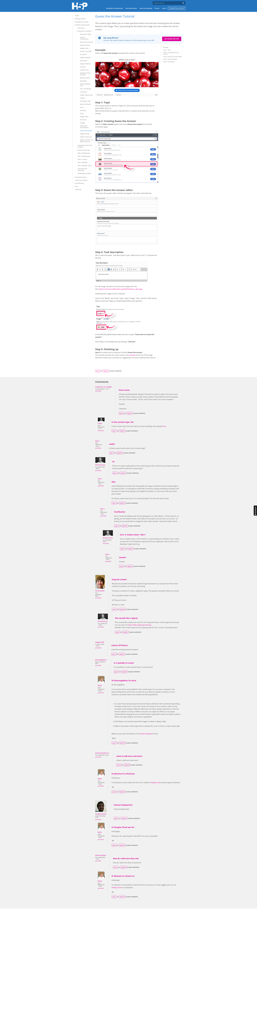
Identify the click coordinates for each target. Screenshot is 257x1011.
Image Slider (84, 117)
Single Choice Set (86, 137)
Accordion (83, 54)
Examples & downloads (114, 8)
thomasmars (100, 465)
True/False (83, 92)
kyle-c (97, 441)
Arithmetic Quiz (85, 101)
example (132, 355)
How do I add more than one (126, 858)
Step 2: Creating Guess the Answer (171, 53)
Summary (83, 120)
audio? (112, 444)
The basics (81, 28)
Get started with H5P (171, 39)
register (106, 371)
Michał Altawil (100, 855)
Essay (82, 113)
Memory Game (85, 78)
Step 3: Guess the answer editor (172, 56)
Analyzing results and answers (85, 146)
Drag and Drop (85, 45)
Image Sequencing (86, 95)
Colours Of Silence (119, 645)
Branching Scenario (86, 42)
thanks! (122, 557)
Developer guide (80, 177)
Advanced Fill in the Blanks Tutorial (86, 141)
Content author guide (82, 25)
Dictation (83, 110)
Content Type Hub (84, 150)
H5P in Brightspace (84, 156)
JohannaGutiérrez (102, 753)
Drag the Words (85, 64)
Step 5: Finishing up (169, 62)
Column (82, 98)
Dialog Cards (84, 48)
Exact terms (124, 390)
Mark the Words (85, 104)
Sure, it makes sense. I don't (132, 534)
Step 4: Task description (170, 59)
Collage (82, 123)
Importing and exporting (82, 169)
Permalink (98, 391)
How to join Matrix (81, 180)
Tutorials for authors (84, 31)
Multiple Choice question (85, 74)
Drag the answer (119, 579)
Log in (164, 8)
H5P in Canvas (82, 159)
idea (113, 482)
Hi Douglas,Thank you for (123, 827)
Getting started (80, 19)
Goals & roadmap (146, 8)
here (164, 426)
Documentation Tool (85, 85)
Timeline (83, 67)
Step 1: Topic (167, 50)
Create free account (176, 8)
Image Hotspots (85, 57)
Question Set (84, 70)
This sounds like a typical (126, 618)
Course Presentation (84, 38)
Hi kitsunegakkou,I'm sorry (124, 680)
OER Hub (78, 189)
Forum (157, 8)
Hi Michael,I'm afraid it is (123, 876)
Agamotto (83, 81)
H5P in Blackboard (84, 153)
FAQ (76, 186)
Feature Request (146, 734)
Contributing (79, 183)
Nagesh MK (99, 642)
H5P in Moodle (82, 162)
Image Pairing (84, 134)
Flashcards (83, 61)
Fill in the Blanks (85, 89)
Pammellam (100, 591)
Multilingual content (84, 173)
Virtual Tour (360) (86, 51)
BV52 (100, 685)
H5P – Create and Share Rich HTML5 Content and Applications (80, 6)
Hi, (113, 461)
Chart (82, 107)
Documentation (131, 8)
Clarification (119, 512)
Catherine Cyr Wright (103, 387)
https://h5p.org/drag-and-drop (139, 625)
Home (77, 16)
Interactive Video (85, 34)
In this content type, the (123, 422)
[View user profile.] (101, 421)
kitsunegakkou (101, 660)
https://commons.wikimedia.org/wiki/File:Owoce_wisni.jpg (120, 289)
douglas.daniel (100, 814)
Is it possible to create (124, 663)
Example (165, 47)
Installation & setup (81, 22)
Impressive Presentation (84, 126)
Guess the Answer (86, 131)
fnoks (100, 423)
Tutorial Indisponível (123, 805)
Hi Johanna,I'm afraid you (123, 773)
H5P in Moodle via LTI (85, 166)
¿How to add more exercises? (129, 756)
